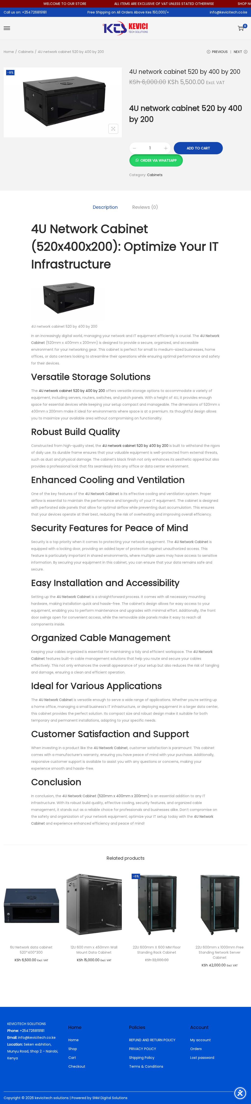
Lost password (202, 1057)
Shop (72, 1048)
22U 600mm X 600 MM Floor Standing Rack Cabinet (157, 950)
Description (105, 207)
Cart (72, 1057)
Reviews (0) (145, 207)
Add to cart (198, 148)
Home (9, 51)
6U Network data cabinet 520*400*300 (31, 950)
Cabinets (26, 51)
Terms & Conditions (146, 1066)
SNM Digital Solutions (109, 1097)
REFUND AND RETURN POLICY (152, 1040)
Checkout (76, 1066)
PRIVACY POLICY (142, 1048)
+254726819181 (32, 1030)
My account (200, 1040)
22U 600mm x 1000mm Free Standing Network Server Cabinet (220, 952)
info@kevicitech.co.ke (228, 12)
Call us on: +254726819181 (25, 12)
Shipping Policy (141, 1057)
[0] (241, 28)
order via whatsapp (158, 160)
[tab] (105, 207)
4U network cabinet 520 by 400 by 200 (71, 390)
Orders (196, 1048)
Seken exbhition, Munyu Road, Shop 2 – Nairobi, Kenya (32, 1051)
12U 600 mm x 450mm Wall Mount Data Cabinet (94, 950)
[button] (156, 157)
